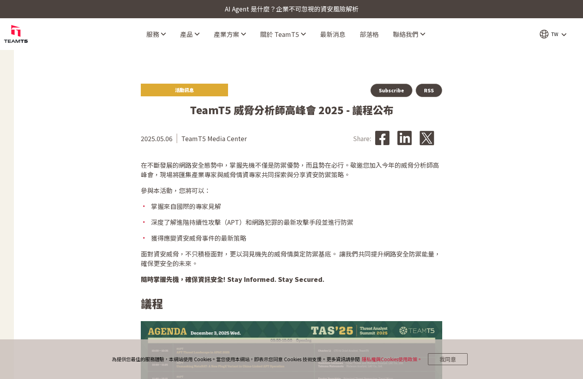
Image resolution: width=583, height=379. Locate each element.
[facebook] (382, 138)
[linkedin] (404, 138)
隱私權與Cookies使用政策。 (392, 359)
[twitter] (427, 138)
